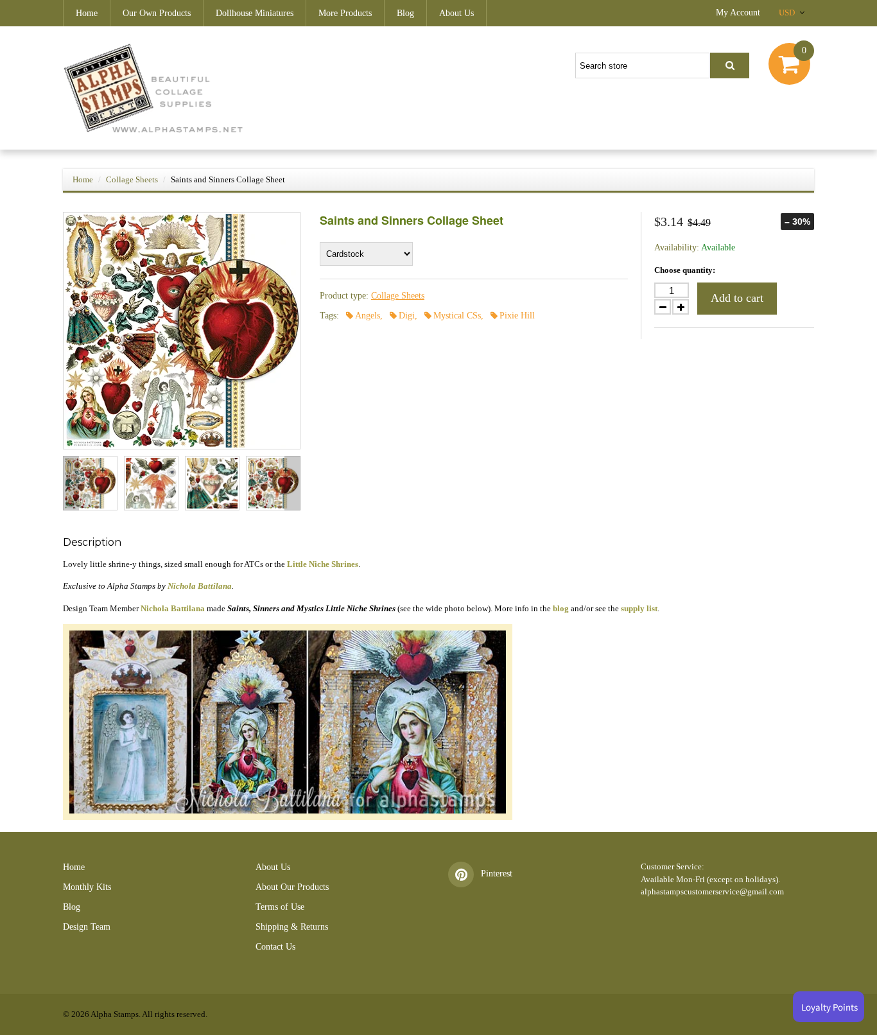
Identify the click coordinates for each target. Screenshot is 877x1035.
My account (738, 12)
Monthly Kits (87, 887)
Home (87, 13)
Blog (405, 13)
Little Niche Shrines (322, 564)
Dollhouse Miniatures (254, 13)
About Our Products (292, 887)
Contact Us (275, 947)
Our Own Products (157, 13)
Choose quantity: (684, 270)
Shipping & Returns (292, 927)
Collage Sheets (132, 179)
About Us (456, 13)
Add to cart (737, 297)
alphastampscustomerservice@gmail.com (712, 891)
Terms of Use (280, 907)
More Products (345, 13)
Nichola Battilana (200, 586)
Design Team (86, 927)
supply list (639, 608)
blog (561, 608)
